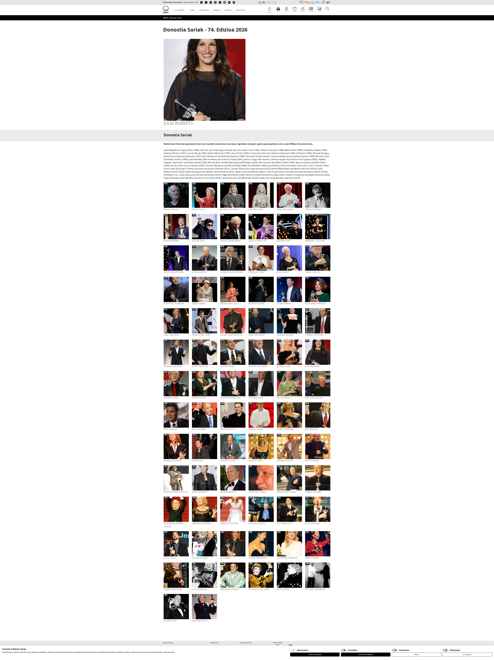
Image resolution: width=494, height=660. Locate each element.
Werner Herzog (171, 209)
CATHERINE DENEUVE (287, 558)
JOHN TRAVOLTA (200, 366)
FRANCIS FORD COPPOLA (176, 492)
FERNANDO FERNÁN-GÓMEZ (174, 525)
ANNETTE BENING (285, 429)
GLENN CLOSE (283, 366)
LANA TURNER (312, 558)
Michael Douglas (200, 558)
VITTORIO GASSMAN (315, 589)
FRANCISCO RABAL (257, 492)
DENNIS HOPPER (285, 460)
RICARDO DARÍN (256, 303)
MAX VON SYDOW (314, 397)
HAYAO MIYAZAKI (313, 209)
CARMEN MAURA (285, 335)
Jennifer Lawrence (229, 209)
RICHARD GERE (256, 397)
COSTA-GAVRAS (199, 272)
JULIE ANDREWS (199, 492)
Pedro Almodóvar (285, 209)
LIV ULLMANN (283, 397)
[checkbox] (292, 650)
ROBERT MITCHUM (173, 589)
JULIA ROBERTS (178, 123)
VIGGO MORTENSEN (173, 272)
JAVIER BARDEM (171, 240)
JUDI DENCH (283, 272)
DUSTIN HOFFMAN (258, 366)
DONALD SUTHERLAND (231, 272)
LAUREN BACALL (200, 589)
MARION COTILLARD (315, 240)
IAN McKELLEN (171, 397)
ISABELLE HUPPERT (173, 460)
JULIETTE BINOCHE (258, 240)
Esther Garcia (198, 209)
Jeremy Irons (170, 558)
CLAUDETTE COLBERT (259, 589)
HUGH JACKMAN (256, 335)
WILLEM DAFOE (227, 429)
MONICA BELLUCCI (229, 303)
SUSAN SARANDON (258, 558)
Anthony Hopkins (257, 523)
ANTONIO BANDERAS (230, 397)
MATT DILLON (170, 429)
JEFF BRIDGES (311, 429)
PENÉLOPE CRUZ (257, 272)
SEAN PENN (197, 460)
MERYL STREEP (199, 397)
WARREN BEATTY (228, 492)
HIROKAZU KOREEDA (174, 303)
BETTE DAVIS (283, 589)
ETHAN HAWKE (284, 303)
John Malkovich (284, 523)
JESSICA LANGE (256, 460)
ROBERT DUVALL (228, 460)
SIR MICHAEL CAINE (286, 492)
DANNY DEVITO (312, 272)
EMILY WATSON (171, 335)
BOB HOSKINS (312, 460)
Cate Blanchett (256, 209)
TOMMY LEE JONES (314, 335)
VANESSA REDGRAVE (202, 523)
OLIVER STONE (227, 366)
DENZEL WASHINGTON (231, 335)
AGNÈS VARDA (199, 303)
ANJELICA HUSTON (229, 523)
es (269, 2)
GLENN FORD (170, 620)
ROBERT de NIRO (313, 492)
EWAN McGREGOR (172, 366)
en (274, 2)
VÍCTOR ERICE (198, 240)
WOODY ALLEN (256, 429)
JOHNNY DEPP (284, 240)
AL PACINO (225, 558)
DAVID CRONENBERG (230, 240)
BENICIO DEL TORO (201, 335)
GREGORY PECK (199, 620)
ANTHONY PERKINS (229, 589)
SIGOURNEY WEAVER (315, 303)
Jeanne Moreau (312, 523)
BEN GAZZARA (198, 429)
